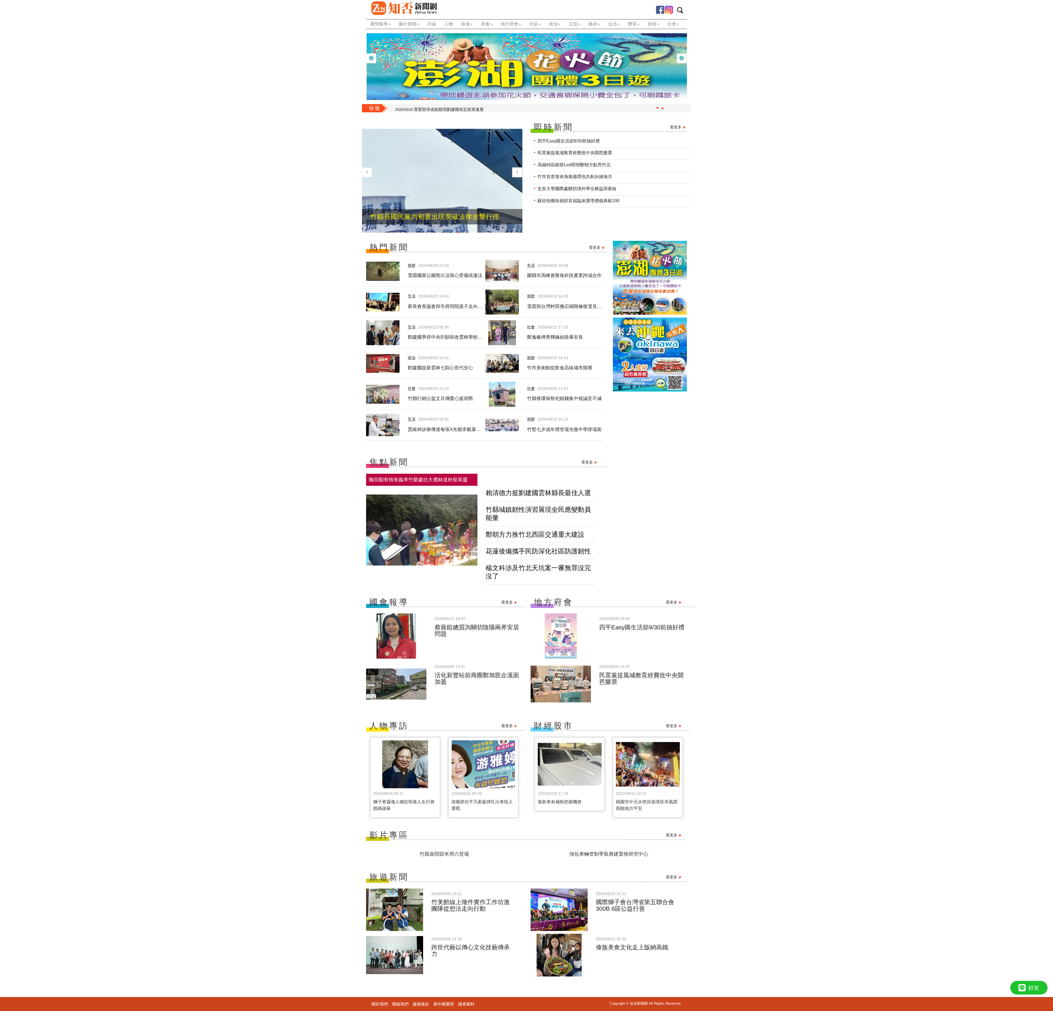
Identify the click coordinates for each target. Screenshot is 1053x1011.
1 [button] (417, 232)
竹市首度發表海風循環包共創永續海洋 (574, 176)
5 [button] (450, 232)
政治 (411, 358)
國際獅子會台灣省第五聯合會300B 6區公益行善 (635, 905)
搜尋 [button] (681, 11)
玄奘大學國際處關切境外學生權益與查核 (576, 188)
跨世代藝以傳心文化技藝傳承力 (470, 950)
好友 (1033, 988)
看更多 (675, 127)
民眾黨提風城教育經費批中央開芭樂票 (574, 152)
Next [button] (681, 58)
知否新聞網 (403, 8)
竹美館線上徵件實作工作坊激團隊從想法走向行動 (470, 905)
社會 (531, 327)
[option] (526, 66)
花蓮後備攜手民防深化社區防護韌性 (538, 551)
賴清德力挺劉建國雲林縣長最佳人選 (538, 492)
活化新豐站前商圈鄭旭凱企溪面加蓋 (477, 678)
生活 (531, 265)
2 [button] (426, 232)
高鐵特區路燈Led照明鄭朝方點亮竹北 (574, 164)
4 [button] (442, 232)
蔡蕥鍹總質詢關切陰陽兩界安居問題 (477, 630)
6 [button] (459, 232)
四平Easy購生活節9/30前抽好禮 (568, 141)
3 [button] (434, 232)
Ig (668, 9)
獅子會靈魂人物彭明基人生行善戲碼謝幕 (404, 805)
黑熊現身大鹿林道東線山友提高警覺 (437, 108)
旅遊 (411, 265)
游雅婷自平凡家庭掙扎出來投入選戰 (482, 805)
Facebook (660, 9)
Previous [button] (371, 58)
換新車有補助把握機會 (560, 801)
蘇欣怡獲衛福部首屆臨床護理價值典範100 (578, 200)
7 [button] (467, 232)
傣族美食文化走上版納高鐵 (632, 947)
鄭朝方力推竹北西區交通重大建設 (535, 534)
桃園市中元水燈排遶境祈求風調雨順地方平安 (646, 805)
